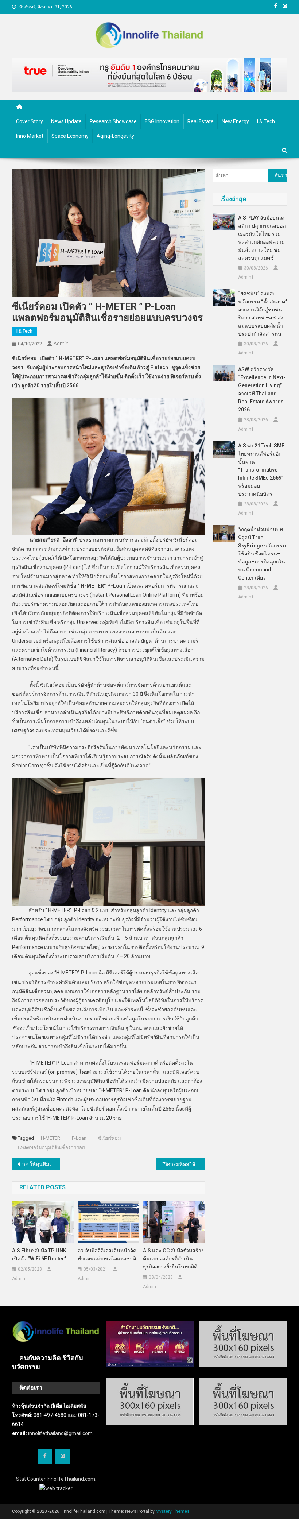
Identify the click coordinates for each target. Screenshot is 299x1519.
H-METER (50, 1138)
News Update (66, 121)
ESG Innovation (162, 121)
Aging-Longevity (115, 136)
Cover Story (29, 121)
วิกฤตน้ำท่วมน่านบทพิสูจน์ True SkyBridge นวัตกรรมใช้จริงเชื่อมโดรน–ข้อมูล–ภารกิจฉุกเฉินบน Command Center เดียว (262, 554)
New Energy (235, 121)
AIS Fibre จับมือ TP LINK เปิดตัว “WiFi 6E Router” (39, 1255)
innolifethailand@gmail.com (60, 1433)
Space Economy (70, 136)
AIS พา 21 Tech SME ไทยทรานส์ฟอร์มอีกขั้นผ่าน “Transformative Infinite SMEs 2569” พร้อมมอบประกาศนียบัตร (261, 470)
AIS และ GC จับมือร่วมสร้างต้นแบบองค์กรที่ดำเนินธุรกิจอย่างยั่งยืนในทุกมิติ (173, 1259)
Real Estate (200, 121)
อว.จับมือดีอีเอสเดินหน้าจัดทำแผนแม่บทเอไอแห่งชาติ (107, 1255)
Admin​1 (246, 277)
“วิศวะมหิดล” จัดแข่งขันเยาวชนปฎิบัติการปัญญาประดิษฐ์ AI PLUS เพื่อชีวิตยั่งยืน (183, 1164)
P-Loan (79, 1138)
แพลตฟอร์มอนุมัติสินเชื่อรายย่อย (51, 1147)
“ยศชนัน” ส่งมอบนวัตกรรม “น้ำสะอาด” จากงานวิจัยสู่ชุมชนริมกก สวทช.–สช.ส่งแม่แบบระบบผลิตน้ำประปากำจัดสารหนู (262, 314)
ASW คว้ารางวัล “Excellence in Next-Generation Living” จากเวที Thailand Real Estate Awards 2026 (262, 389)
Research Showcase (113, 121)
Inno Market (29, 136)
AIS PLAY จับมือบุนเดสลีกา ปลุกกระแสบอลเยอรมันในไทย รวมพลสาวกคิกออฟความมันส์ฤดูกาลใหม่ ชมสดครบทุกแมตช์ (262, 238)
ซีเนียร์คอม (109, 1138)
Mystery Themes (173, 1511)
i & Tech (266, 121)
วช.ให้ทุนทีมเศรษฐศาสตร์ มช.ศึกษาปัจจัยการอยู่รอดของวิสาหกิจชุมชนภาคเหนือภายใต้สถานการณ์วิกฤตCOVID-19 (41, 1164)
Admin (61, 343)
